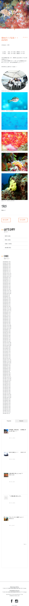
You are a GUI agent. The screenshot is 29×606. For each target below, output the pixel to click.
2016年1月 (5, 413)
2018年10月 (6, 397)
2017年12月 (6, 412)
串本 (6, 240)
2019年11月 (6, 378)
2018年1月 (5, 410)
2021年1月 (5, 358)
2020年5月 (5, 370)
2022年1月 (5, 341)
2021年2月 (5, 357)
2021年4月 (5, 354)
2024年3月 (5, 303)
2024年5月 (5, 300)
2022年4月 (5, 336)
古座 (8, 45)
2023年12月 (6, 308)
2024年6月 (5, 299)
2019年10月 (6, 380)
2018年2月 (5, 409)
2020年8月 (5, 365)
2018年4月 (5, 406)
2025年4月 (5, 284)
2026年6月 (5, 264)
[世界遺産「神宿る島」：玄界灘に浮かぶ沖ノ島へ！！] (6, 431)
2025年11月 (6, 274)
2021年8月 (5, 348)
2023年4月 (5, 319)
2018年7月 (5, 401)
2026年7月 (5, 263)
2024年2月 (5, 305)
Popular (9, 421)
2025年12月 (6, 273)
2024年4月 (5, 302)
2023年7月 (5, 315)
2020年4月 (5, 371)
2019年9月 (5, 381)
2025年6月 (5, 282)
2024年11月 (6, 292)
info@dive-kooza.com (14, 595)
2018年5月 (5, 404)
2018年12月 (6, 394)
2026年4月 (5, 267)
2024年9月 (5, 295)
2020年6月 (5, 368)
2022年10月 (6, 328)
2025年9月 (5, 277)
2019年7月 (5, 384)
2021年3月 (5, 355)
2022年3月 (5, 338)
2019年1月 (5, 393)
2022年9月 (5, 329)
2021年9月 (5, 347)
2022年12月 (6, 325)
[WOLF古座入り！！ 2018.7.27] (6, 454)
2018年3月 (5, 407)
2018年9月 (5, 399)
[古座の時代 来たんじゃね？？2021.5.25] (6, 475)
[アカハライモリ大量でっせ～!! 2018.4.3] (6, 519)
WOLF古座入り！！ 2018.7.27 (17, 452)
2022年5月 (5, 335)
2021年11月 (6, 344)
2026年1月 (5, 271)
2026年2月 (5, 270)
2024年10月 (6, 293)
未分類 (6, 247)
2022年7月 (5, 332)
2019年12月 (6, 377)
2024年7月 (5, 297)
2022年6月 (5, 334)
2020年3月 (5, 373)
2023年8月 (5, 313)
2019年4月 (5, 388)
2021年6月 (5, 351)
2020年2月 (5, 374)
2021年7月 (5, 349)
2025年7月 (5, 280)
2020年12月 (6, 360)
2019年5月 (5, 387)
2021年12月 (6, 342)
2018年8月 (5, 400)
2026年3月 (5, 269)
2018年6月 (5, 403)
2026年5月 (5, 266)
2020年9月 (5, 364)
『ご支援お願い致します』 (15, 496)
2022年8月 (5, 331)
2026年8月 (5, 261)
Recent (21, 421)
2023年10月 (6, 310)
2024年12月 (6, 290)
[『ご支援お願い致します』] (6, 498)
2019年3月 (5, 390)
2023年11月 (6, 309)
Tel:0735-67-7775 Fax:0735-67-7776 (14, 594)
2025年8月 (5, 279)
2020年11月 (6, 361)
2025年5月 (5, 283)
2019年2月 (5, 391)
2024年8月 (5, 296)
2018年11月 (6, 396)
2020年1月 (5, 375)
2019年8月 (5, 383)
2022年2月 (5, 339)
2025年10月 (6, 276)
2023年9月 (5, 312)
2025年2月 (5, 287)
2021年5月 (5, 352)
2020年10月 (6, 362)
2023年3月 (5, 321)
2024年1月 (5, 306)
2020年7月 (5, 367)
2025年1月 (5, 289)
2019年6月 (5, 386)
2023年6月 (5, 316)
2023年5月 (5, 318)
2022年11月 (6, 326)
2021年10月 (6, 345)
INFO (6, 236)
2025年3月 (5, 286)
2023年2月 (5, 322)
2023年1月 (5, 323)
